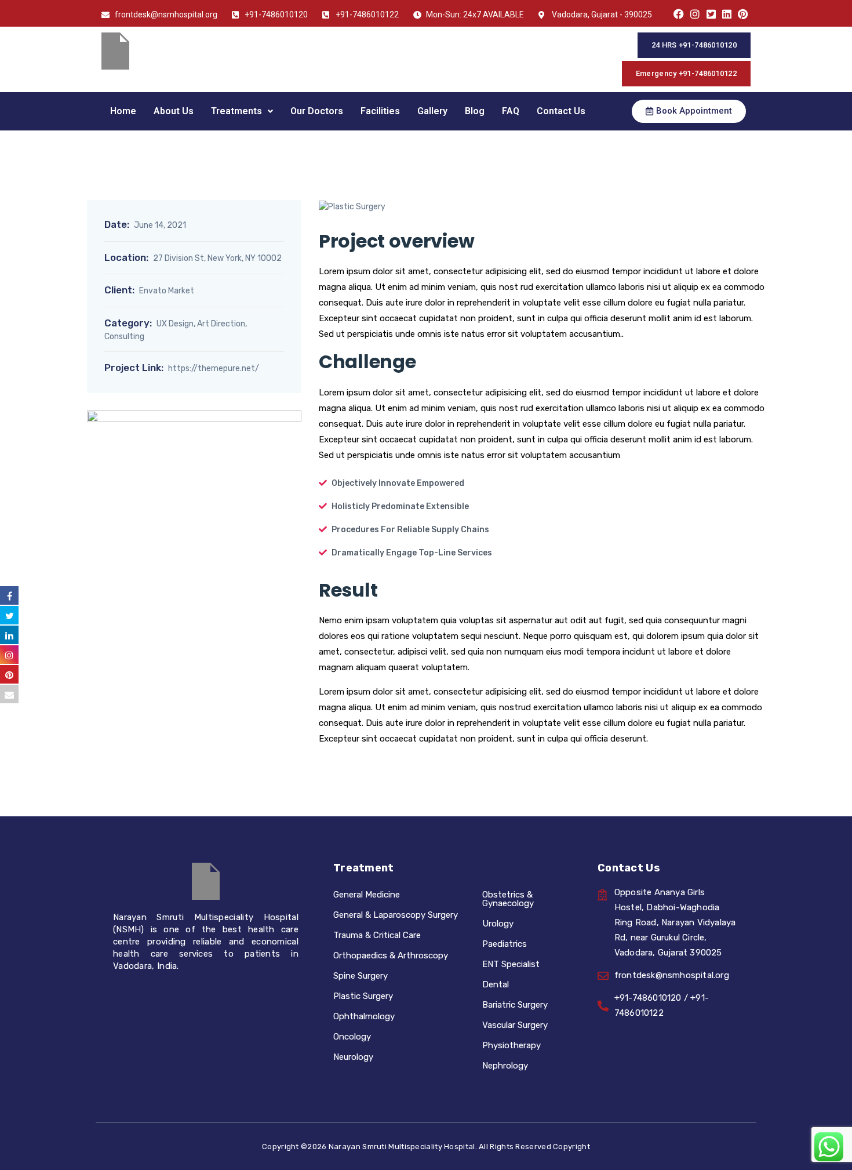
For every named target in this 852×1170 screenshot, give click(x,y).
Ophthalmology (364, 1016)
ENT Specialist (511, 964)
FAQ (510, 111)
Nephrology (505, 1065)
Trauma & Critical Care (377, 935)
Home (123, 111)
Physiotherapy (511, 1045)
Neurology (353, 1057)
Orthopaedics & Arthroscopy (390, 955)
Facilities (380, 111)
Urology (498, 923)
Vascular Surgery (515, 1025)
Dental (495, 984)
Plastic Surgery (363, 996)
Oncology (352, 1036)
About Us (174, 111)
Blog (475, 111)
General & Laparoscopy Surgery (395, 915)
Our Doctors (316, 111)
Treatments (236, 111)
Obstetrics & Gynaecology (508, 899)
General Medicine (366, 894)
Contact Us (561, 111)
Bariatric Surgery (515, 1005)
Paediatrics (504, 944)
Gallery (432, 111)
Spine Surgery (360, 976)
